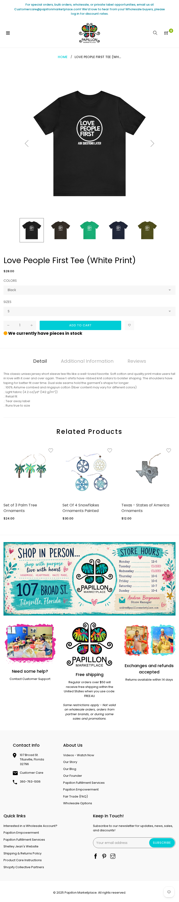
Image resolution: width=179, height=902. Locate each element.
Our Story (70, 762)
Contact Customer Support (30, 679)
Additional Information (87, 361)
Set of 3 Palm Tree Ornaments (20, 507)
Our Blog (69, 769)
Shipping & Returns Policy (22, 853)
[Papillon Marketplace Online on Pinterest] (104, 856)
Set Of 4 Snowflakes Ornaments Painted (80, 507)
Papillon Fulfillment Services (84, 782)
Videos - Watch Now (78, 755)
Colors (10, 280)
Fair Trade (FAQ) (75, 796)
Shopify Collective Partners (23, 867)
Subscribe (162, 842)
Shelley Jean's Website (20, 846)
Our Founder (72, 775)
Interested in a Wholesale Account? (30, 826)
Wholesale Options (77, 803)
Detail (40, 361)
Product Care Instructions (22, 860)
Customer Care (31, 772)
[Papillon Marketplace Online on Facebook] (95, 856)
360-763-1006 (30, 781)
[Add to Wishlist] (129, 325)
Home (62, 57)
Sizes (7, 302)
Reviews (136, 361)
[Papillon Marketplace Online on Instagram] (112, 856)
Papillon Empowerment (81, 789)
